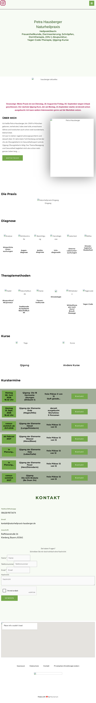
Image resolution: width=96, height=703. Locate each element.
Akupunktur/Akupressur (7, 301)
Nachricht (5, 575)
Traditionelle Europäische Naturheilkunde (24, 310)
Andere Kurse (71, 365)
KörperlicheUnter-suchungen (8, 249)
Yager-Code (88, 304)
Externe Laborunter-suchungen (72, 251)
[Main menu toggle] (91, 3)
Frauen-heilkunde (40, 301)
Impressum (21, 666)
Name (4, 558)
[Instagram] (3, 3)
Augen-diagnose (24, 251)
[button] (3, 201)
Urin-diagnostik (56, 251)
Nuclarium (54, 697)
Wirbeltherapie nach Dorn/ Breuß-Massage (72, 309)
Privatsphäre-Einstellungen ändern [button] (66, 666)
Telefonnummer (7, 564)
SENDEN (9, 598)
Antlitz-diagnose (40, 251)
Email (4, 570)
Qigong (24, 365)
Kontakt (46, 666)
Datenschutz (34, 666)
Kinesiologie (56, 297)
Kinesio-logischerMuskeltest (88, 248)
